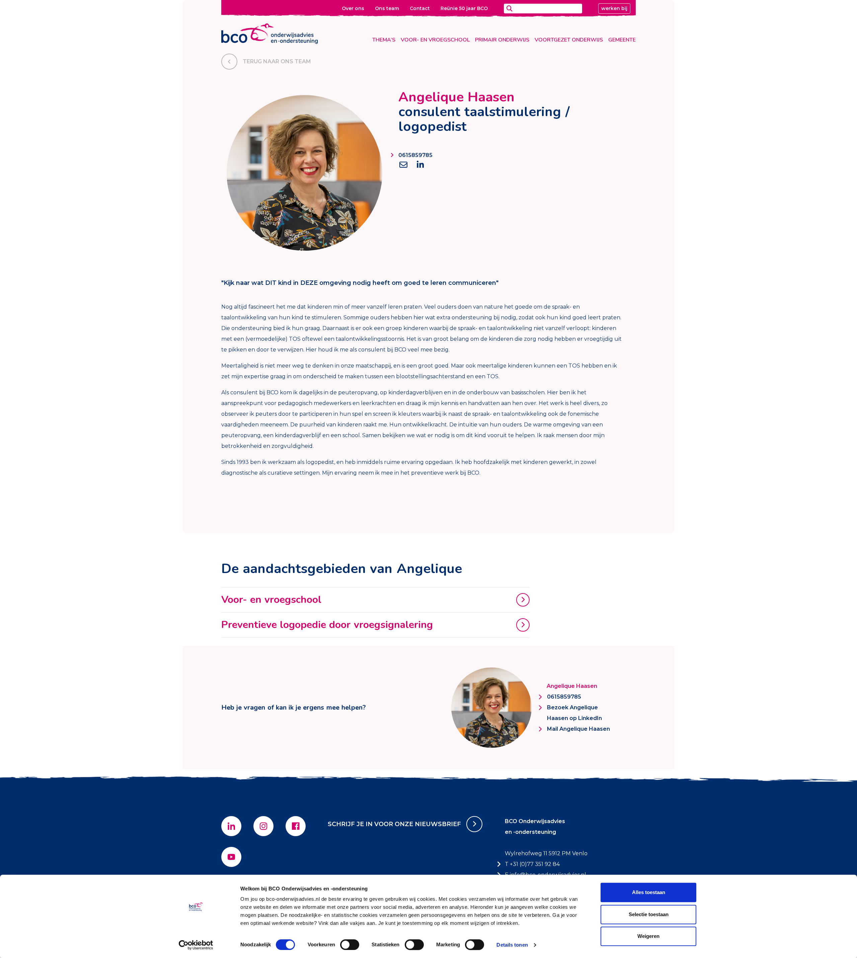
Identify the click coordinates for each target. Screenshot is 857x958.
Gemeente (622, 40)
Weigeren (648, 936)
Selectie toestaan (649, 914)
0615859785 (415, 155)
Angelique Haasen (572, 686)
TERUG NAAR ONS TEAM (277, 61)
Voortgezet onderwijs (569, 40)
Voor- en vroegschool (435, 40)
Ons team (387, 8)
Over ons (353, 8)
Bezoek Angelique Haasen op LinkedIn (574, 712)
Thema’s (383, 40)
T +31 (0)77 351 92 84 (532, 864)
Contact (420, 8)
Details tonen (512, 945)
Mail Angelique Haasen (578, 729)
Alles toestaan (648, 892)
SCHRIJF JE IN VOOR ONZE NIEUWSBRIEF (394, 824)
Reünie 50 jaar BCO (464, 8)
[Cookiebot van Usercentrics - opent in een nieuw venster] (196, 945)
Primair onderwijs (502, 40)
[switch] (349, 944)
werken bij (614, 8)
